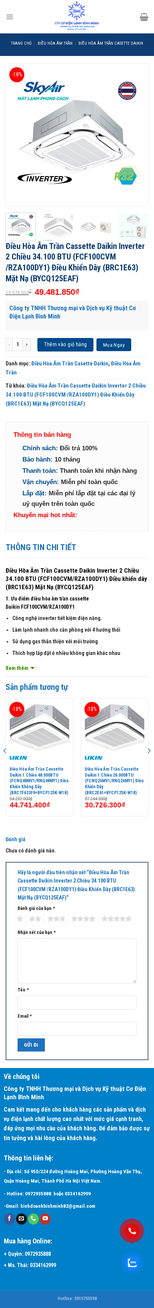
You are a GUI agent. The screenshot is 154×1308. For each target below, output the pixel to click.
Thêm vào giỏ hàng (65, 344)
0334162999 (79, 1193)
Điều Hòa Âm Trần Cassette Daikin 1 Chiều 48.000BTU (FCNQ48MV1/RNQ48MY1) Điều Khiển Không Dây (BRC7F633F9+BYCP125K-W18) (39, 780)
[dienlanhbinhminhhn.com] (77, 16)
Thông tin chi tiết (41, 547)
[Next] (136, 135)
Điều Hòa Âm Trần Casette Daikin (110, 43)
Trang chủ (21, 43)
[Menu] (9, 17)
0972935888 (38, 1193)
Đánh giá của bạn (36, 908)
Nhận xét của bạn (37, 932)
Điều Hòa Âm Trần (55, 43)
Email (25, 1016)
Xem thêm (17, 668)
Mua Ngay (114, 345)
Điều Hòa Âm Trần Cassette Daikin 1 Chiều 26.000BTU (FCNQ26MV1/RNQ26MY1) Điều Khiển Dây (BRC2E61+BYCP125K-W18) (114, 780)
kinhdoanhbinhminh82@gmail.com (58, 1206)
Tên (23, 990)
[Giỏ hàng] (144, 17)
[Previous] (18, 135)
